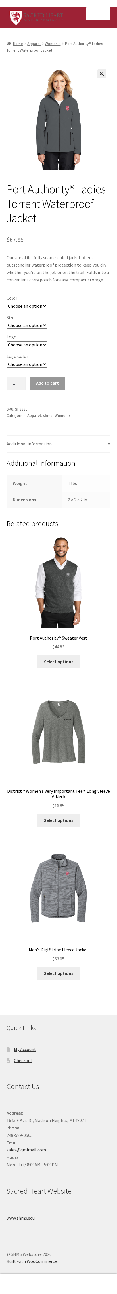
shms (48, 415)
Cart (90, 1279)
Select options (58, 661)
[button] (101, 73)
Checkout (23, 1060)
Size (10, 317)
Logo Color (17, 356)
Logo (11, 337)
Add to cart (47, 383)
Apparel (34, 43)
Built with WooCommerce (32, 1261)
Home (18, 43)
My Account (25, 1049)
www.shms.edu (21, 1218)
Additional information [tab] (29, 444)
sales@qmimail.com (26, 1150)
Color (12, 298)
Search (58, 1284)
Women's (52, 43)
